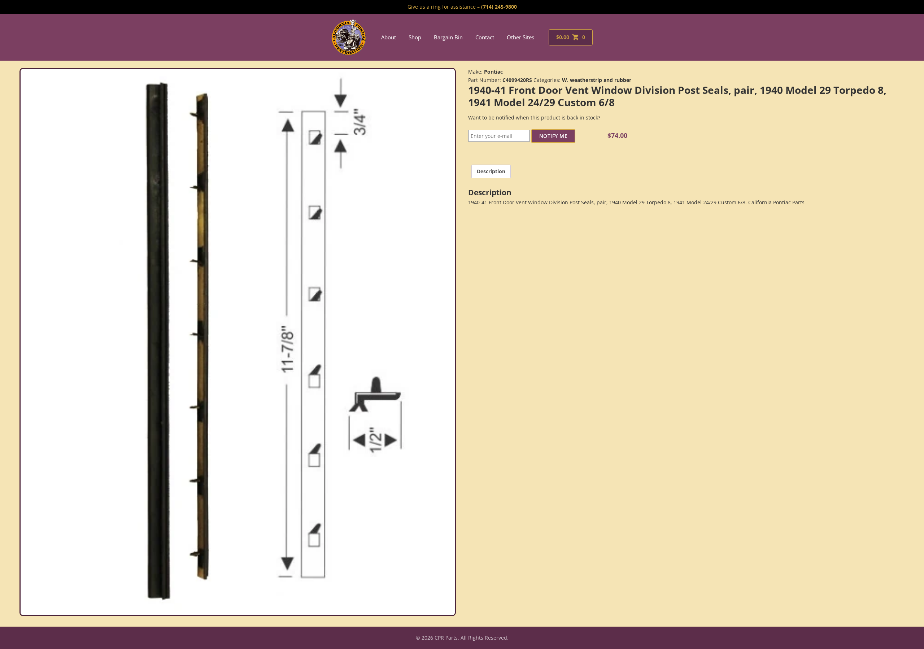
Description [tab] (491, 171)
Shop (415, 37)
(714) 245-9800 (499, 6)
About (388, 37)
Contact (484, 37)
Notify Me (553, 135)
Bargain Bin (448, 37)
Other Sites (520, 37)
